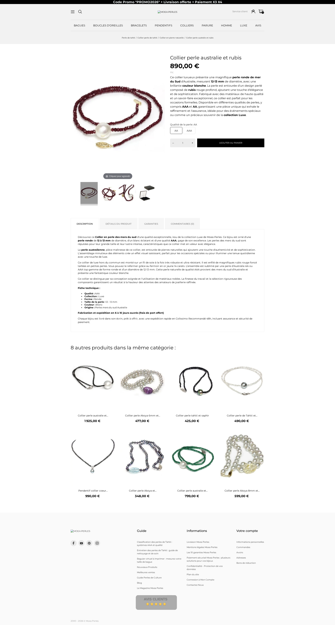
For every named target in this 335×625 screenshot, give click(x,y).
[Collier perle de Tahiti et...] (259, 356)
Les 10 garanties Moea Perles (201, 552)
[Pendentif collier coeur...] (110, 431)
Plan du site (193, 574)
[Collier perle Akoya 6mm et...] (160, 356)
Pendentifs (163, 25)
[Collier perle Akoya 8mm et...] (259, 431)
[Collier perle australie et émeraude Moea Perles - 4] (146, 193)
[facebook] (74, 543)
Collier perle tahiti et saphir (192, 415)
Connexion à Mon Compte (200, 579)
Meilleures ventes (146, 572)
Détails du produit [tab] (119, 223)
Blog (139, 583)
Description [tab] (85, 223)
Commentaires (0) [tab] (182, 223)
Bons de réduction (246, 563)
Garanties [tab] (151, 223)
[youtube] (81, 543)
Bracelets (139, 25)
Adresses (241, 557)
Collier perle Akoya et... (143, 490)
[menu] (73, 11)
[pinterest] (89, 543)
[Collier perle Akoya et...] (160, 431)
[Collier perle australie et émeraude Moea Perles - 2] (108, 193)
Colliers (187, 25)
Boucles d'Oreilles (108, 25)
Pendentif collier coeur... (93, 490)
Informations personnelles (250, 542)
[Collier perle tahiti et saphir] (210, 356)
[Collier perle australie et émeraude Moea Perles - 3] (127, 193)
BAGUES (79, 25)
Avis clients (155, 599)
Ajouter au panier (230, 142)
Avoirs (239, 552)
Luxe (243, 25)
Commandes (243, 547)
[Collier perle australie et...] (110, 356)
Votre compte (247, 531)
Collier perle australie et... (93, 415)
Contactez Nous (195, 585)
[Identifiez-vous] (253, 11)
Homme (226, 25)
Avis (258, 25)
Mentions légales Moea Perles (202, 547)
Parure (207, 25)
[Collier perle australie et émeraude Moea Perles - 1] (89, 193)
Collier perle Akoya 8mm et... (242, 490)
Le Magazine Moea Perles (150, 588)
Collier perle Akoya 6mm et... (142, 415)
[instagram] (97, 543)
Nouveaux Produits (147, 567)
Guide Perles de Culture (149, 577)
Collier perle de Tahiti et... (242, 415)
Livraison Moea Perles (198, 542)
